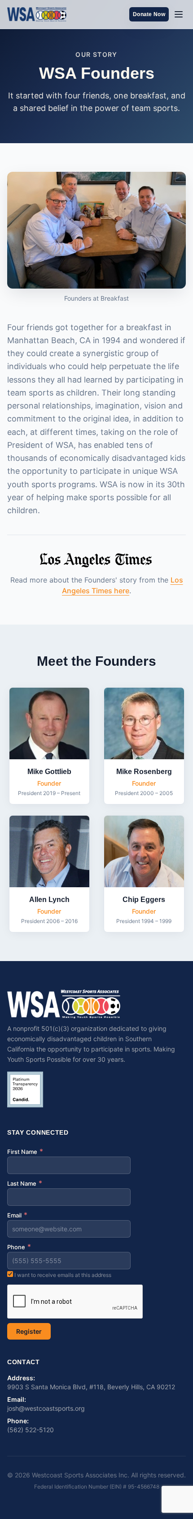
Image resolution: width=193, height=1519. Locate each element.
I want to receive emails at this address (62, 1275)
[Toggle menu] (178, 14)
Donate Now (149, 14)
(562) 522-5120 (30, 1430)
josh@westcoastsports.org (46, 1408)
